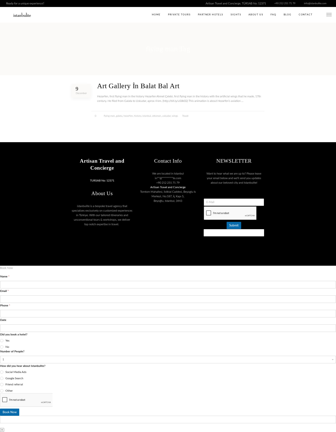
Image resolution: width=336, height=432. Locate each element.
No (7, 347)
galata (119, 116)
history (137, 116)
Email (4, 291)
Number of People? (12, 351)
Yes (7, 340)
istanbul (146, 116)
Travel (185, 116)
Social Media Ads (15, 372)
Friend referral (14, 384)
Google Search (14, 378)
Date (3, 320)
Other (9, 390)
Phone (5, 305)
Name (4, 276)
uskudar (166, 116)
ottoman (156, 116)
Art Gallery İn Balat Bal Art (138, 86)
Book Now (10, 412)
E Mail (234, 194)
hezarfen (128, 116)
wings (175, 116)
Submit (234, 225)
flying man (109, 116)
